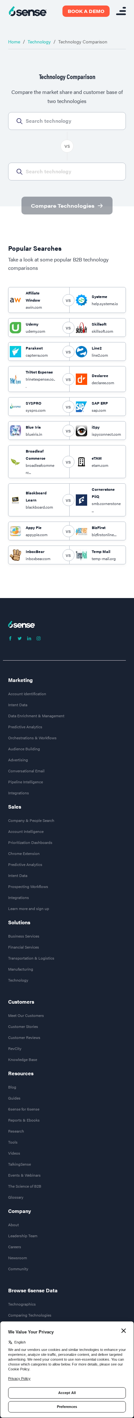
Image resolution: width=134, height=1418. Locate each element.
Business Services (23, 936)
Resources (21, 1073)
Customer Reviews (24, 1037)
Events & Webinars (24, 1175)
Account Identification (27, 694)
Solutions (19, 922)
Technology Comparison (82, 41)
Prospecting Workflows (28, 886)
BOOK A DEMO (86, 11)
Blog (12, 1087)
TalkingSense (19, 1164)
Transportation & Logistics (31, 958)
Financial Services (23, 947)
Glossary (15, 1197)
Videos (14, 1153)
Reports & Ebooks (24, 1120)
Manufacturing (20, 969)
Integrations (18, 793)
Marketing (20, 680)
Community (18, 1269)
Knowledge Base (22, 1059)
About (13, 1225)
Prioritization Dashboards (30, 842)
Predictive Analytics (25, 727)
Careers (14, 1247)
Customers (21, 1001)
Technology (39, 41)
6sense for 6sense (23, 1109)
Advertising (18, 760)
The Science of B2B (24, 1186)
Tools (13, 1142)
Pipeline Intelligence (25, 782)
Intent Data (17, 705)
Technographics (22, 1304)
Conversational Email (26, 771)
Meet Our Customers (26, 1015)
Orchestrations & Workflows (32, 738)
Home (14, 41)
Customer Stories (23, 1026)
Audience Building (24, 749)
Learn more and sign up (28, 908)
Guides (14, 1098)
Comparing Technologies (29, 1315)
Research (16, 1131)
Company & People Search (31, 820)
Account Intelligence (26, 831)
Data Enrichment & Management (36, 716)
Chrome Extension (24, 853)
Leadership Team (22, 1236)
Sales (14, 806)
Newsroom (17, 1258)
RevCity (14, 1048)
